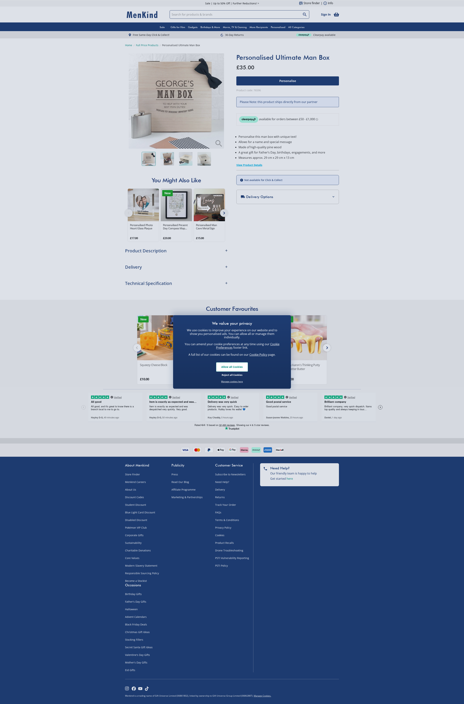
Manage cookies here (232, 381)
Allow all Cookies (232, 367)
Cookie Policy (258, 355)
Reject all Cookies (232, 375)
